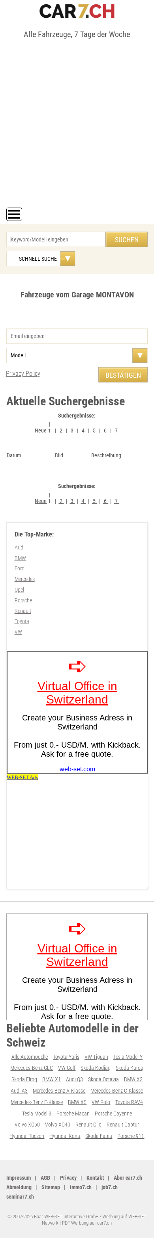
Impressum (18, 1178)
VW (18, 632)
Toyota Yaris (66, 1057)
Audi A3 (19, 1091)
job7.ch (109, 1187)
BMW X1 (51, 1079)
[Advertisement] (77, 127)
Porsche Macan (73, 1113)
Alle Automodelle (29, 1057)
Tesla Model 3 (36, 1113)
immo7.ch (81, 1187)
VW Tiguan (96, 1057)
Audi (19, 547)
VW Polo (101, 1102)
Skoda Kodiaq (96, 1068)
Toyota (22, 621)
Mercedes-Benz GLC (31, 1068)
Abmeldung (19, 1187)
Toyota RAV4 (129, 1102)
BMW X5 (77, 1102)
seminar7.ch (20, 1196)
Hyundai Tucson (26, 1136)
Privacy (68, 1178)
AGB (45, 1178)
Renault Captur (123, 1124)
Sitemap (50, 1187)
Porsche (23, 600)
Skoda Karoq (129, 1068)
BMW (20, 558)
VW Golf (66, 1068)
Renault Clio (88, 1124)
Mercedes (25, 579)
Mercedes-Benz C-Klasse (116, 1091)
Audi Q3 (74, 1079)
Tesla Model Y (128, 1057)
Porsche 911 (130, 1136)
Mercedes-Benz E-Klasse (37, 1102)
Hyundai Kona (64, 1136)
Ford (19, 568)
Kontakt (95, 1178)
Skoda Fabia (98, 1136)
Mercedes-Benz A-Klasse (59, 1091)
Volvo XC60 (27, 1124)
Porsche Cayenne (113, 1113)
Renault (23, 611)
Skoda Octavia (103, 1079)
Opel (19, 590)
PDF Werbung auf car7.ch (87, 1223)
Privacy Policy (23, 373)
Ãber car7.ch (128, 1178)
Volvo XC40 (57, 1124)
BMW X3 (133, 1079)
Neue (41, 430)
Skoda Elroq (24, 1079)
